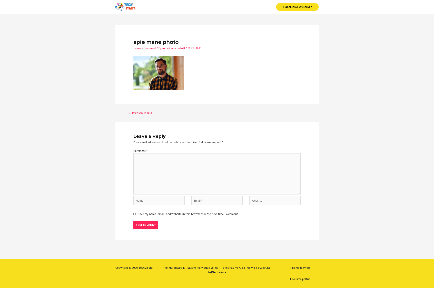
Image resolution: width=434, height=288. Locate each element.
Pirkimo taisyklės (300, 267)
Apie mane (225, 7)
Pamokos (243, 7)
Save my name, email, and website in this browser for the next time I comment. (188, 214)
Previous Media (140, 113)
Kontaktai (264, 7)
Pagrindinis (205, 7)
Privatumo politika (300, 279)
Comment (140, 151)
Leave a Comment (144, 48)
